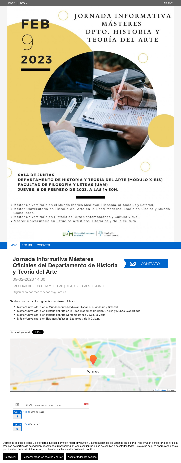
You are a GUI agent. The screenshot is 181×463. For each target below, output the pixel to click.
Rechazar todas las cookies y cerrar (42, 457)
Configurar (10, 457)
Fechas (27, 245)
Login (23, 3)
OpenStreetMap (160, 390)
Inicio (11, 3)
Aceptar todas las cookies (82, 457)
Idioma (167, 2)
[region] (90, 449)
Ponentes (43, 245)
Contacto (150, 263)
